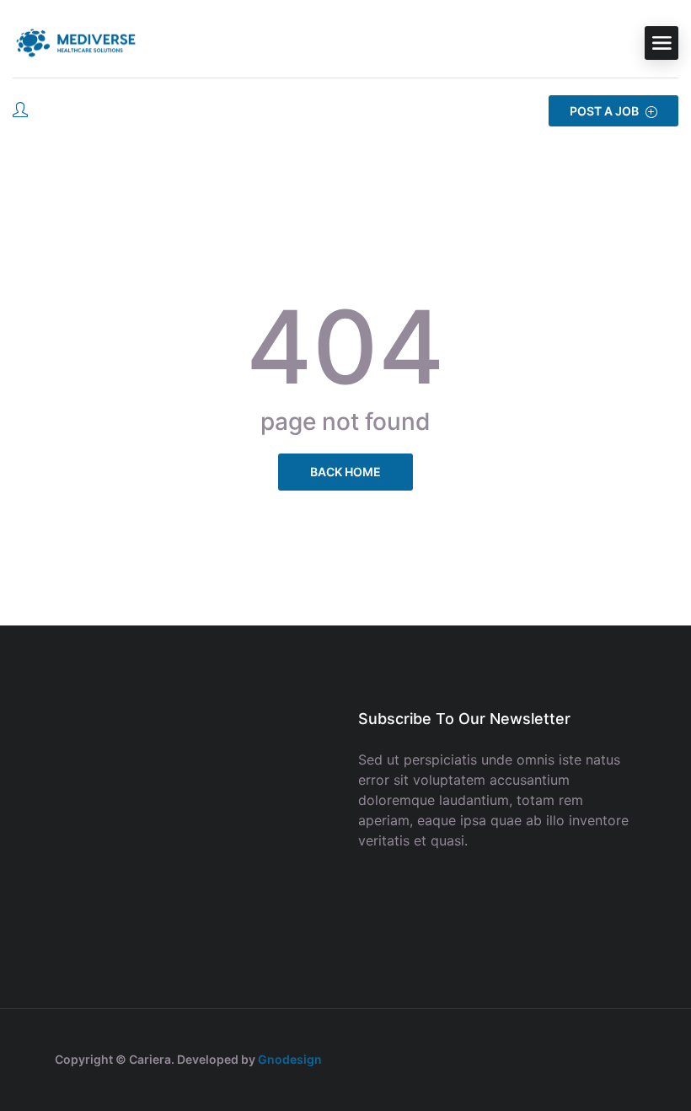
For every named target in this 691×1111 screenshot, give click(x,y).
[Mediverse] (76, 43)
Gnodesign (290, 1059)
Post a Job (605, 111)
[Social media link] (621, 1057)
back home (345, 471)
